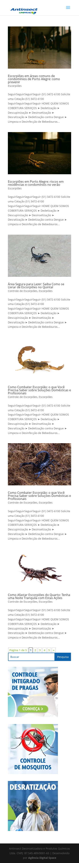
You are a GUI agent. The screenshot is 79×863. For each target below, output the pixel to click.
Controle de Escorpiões (22, 291)
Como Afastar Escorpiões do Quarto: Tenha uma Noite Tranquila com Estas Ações (39, 596)
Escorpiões (15, 86)
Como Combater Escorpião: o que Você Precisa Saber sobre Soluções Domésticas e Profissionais (39, 390)
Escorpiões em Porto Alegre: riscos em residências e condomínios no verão (36, 183)
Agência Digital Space (42, 858)
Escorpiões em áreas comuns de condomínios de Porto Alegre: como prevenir (34, 79)
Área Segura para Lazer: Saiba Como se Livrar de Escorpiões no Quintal (36, 285)
